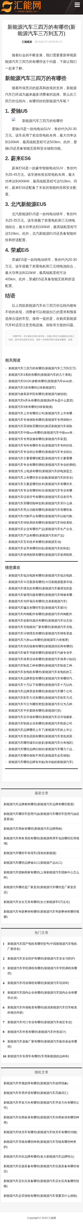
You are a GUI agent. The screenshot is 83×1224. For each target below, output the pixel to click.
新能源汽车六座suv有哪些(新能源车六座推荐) (39, 639)
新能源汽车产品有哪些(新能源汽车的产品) (36, 535)
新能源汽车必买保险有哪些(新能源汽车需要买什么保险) (40, 1195)
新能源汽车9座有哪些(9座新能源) (31, 407)
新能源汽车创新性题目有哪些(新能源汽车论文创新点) (44, 620)
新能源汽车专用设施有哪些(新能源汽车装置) (38, 439)
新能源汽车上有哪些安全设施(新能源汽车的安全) (41, 477)
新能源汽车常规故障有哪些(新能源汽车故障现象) (36, 1083)
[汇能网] (21, 10)
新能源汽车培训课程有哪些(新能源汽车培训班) (38, 983)
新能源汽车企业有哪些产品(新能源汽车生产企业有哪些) (45, 529)
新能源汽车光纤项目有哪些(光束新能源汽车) (38, 601)
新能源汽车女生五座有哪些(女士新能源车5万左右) (37, 902)
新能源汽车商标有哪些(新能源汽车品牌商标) (33, 828)
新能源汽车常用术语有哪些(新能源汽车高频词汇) (36, 1093)
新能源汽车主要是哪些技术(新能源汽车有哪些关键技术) (45, 484)
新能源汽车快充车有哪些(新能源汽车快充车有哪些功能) (40, 1132)
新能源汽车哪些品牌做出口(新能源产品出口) (33, 862)
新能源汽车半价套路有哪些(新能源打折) (35, 710)
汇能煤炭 (27, 42)
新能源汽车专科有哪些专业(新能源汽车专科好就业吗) (44, 445)
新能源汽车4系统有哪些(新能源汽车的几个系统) (40, 374)
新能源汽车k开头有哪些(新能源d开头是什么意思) (41, 400)
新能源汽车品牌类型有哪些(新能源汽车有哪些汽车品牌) (45, 678)
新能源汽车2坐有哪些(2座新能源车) (32, 387)
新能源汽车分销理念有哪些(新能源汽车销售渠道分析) (44, 633)
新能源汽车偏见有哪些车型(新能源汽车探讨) (38, 607)
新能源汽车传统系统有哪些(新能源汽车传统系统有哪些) (45, 522)
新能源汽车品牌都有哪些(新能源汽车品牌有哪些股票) (39, 804)
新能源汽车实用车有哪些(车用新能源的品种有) (38, 1056)
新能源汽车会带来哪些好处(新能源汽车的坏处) (39, 548)
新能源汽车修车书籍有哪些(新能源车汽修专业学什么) (44, 652)
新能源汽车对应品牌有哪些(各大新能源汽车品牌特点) (39, 1156)
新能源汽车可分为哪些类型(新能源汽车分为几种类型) (44, 704)
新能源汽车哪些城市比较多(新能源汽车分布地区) (41, 742)
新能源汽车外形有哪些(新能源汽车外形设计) (36, 1031)
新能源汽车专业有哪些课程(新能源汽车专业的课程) (42, 464)
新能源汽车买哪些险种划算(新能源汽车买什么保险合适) (45, 503)
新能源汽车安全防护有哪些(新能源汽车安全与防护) (41, 958)
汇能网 (52, 1217)
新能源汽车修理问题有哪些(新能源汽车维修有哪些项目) (45, 594)
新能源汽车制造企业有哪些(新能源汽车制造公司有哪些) (45, 723)
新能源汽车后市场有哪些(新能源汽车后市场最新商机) (44, 717)
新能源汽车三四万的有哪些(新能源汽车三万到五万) (42, 368)
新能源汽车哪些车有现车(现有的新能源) (30, 853)
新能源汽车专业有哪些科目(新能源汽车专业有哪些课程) (45, 490)
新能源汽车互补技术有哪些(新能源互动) (35, 542)
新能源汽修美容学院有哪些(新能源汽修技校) (38, 394)
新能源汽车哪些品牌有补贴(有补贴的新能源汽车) (41, 762)
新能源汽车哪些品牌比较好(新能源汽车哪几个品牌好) (44, 749)
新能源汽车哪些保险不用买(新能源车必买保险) (39, 755)
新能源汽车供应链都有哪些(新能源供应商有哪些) (41, 646)
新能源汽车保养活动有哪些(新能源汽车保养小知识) (42, 659)
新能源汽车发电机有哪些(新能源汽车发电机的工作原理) (45, 672)
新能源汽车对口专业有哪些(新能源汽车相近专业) (39, 1022)
